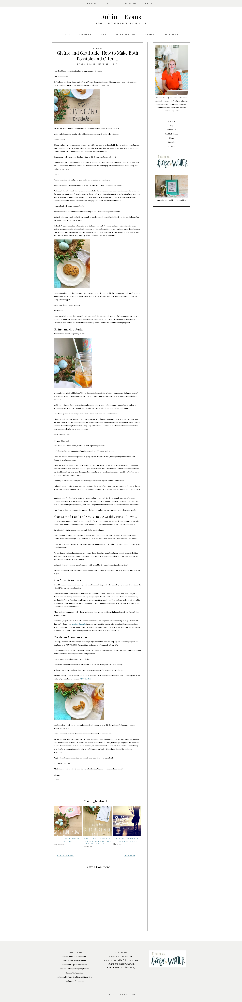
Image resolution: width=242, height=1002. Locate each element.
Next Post (129, 856)
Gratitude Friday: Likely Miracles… (75, 964)
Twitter (110, 3)
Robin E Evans (121, 16)
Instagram (130, 3)
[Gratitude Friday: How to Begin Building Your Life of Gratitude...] (97, 821)
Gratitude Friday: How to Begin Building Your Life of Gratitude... (97, 841)
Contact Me (171, 35)
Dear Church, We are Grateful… (75, 960)
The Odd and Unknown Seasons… (75, 956)
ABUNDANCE (85, 679)
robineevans (88, 64)
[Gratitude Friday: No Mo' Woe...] (68, 821)
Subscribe (85, 35)
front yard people (79, 624)
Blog (103, 35)
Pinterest (151, 3)
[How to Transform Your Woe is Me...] (127, 821)
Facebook (91, 3)
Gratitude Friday (126, 35)
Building (98, 48)
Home (67, 35)
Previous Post (65, 856)
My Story (150, 35)
